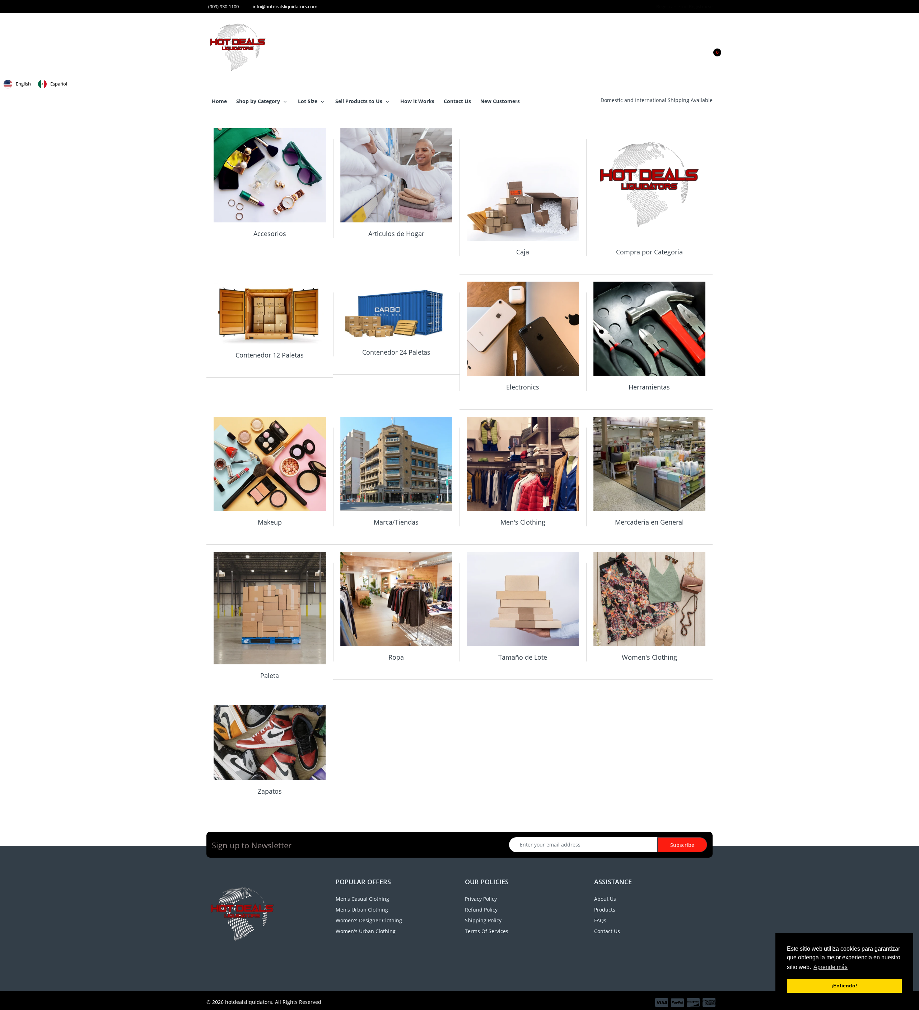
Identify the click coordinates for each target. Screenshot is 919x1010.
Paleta (269, 675)
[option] (52, 84)
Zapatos (270, 791)
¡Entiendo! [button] (844, 985)
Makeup (270, 522)
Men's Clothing (522, 522)
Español (58, 83)
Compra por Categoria (649, 252)
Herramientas (649, 387)
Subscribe (682, 844)
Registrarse (668, 6)
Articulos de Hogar (396, 233)
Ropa (396, 657)
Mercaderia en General (649, 522)
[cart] (711, 47)
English (23, 83)
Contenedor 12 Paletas (269, 355)
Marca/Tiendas (396, 522)
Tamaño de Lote (522, 657)
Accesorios (269, 233)
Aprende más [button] (830, 967)
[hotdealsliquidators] (237, 46)
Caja (522, 252)
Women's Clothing (649, 657)
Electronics (522, 387)
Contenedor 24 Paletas (396, 352)
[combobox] (17, 84)
